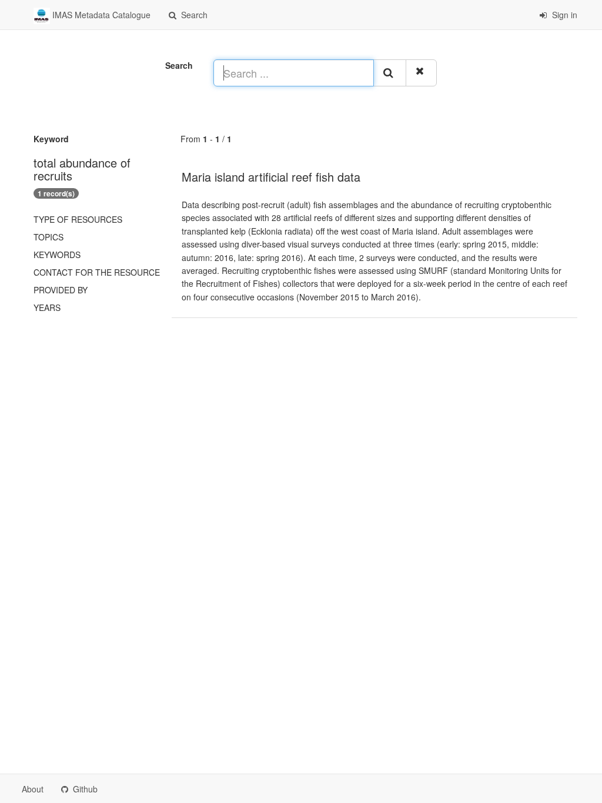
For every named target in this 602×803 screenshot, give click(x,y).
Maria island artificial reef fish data (271, 176)
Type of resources (78, 219)
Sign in (563, 15)
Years (47, 307)
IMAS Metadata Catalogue (100, 15)
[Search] (389, 72)
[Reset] (421, 72)
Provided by (61, 290)
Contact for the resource (97, 272)
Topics (48, 237)
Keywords (57, 254)
